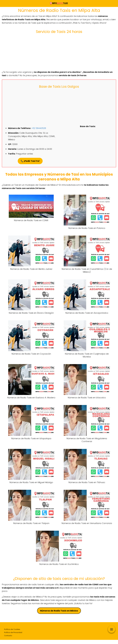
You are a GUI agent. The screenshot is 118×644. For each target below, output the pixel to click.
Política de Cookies (12, 629)
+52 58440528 (39, 128)
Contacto (8, 635)
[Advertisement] (59, 52)
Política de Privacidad (13, 632)
